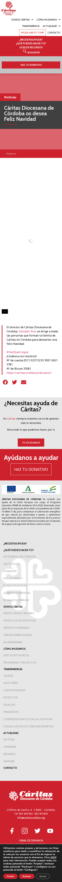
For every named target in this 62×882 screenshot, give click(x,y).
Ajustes (42, 876)
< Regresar (10, 153)
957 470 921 (26, 813)
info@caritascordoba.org (31, 817)
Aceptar (10, 876)
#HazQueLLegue (17, 352)
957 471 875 (41, 813)
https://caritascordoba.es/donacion (29, 373)
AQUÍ (53, 857)
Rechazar (26, 876)
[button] (31, 52)
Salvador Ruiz (27, 331)
